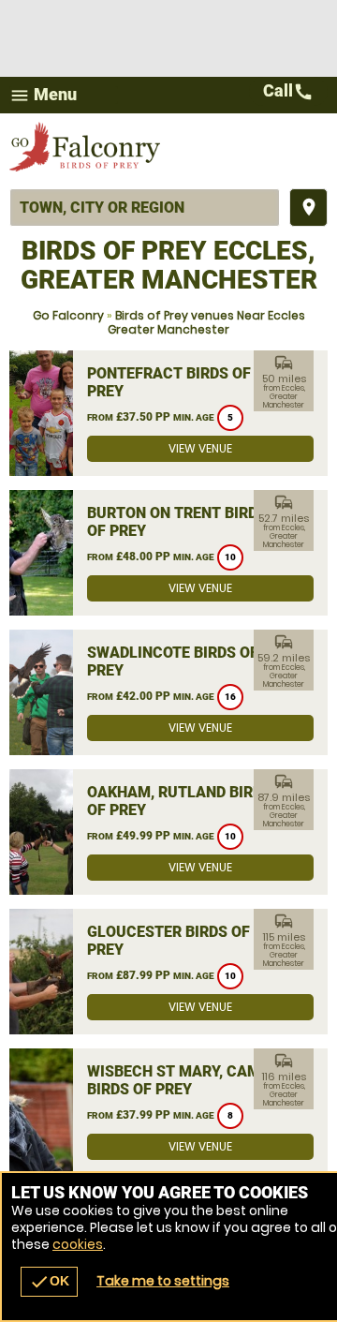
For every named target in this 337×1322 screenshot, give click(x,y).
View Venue (200, 448)
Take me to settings (162, 1280)
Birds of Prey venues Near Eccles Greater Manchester (206, 322)
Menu (43, 95)
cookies (77, 1244)
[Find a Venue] (144, 207)
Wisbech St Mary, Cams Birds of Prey (178, 1080)
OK (49, 1281)
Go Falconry (68, 315)
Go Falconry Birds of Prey (86, 146)
